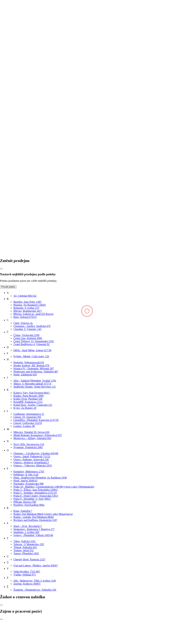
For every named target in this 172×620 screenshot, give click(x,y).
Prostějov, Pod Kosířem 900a (28, 504)
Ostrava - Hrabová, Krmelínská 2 (31, 462)
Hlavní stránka (7, 27)
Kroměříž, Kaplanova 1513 (27, 401)
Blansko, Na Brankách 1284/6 (29, 304)
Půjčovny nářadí (15, 124)
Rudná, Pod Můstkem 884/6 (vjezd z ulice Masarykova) (43, 514)
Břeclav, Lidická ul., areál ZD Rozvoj (33, 314)
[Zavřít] (1, 268)
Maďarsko (5, 227)
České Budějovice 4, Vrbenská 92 (31, 344)
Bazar (10, 134)
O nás (10, 90)
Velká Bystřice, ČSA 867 (26, 571)
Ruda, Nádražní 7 (22, 511)
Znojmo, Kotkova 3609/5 (26, 583)
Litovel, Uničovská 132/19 (27, 423)
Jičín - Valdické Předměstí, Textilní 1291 (34, 380)
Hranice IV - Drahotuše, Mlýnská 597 (33, 368)
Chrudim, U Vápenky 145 (27, 329)
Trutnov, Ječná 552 (23, 550)
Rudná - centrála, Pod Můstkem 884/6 (33, 517)
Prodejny (11, 96)
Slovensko (5, 224)
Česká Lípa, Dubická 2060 (27, 338)
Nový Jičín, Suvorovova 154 (28, 444)
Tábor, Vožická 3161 (24, 541)
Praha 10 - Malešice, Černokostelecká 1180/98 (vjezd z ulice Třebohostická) (53, 486)
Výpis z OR (13, 102)
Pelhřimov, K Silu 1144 (25, 474)
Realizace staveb (15, 150)
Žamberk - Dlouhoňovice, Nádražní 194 (34, 589)
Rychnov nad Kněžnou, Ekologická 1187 (35, 520)
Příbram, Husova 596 (24, 501)
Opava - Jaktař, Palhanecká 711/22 (31, 456)
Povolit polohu (8, 287)
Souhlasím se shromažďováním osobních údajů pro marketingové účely (42, 74)
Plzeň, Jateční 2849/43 (25, 480)
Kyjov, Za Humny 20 (24, 407)
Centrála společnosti (17, 93)
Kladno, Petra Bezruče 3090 (28, 395)
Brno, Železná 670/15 (25, 317)
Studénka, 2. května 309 (26, 532)
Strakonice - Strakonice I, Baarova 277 (34, 529)
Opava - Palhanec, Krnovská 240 (31, 459)
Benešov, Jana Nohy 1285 (27, 301)
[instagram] (76, 253)
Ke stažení (12, 99)
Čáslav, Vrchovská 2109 (26, 335)
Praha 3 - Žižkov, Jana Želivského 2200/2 (35, 489)
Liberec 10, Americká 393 (27, 417)
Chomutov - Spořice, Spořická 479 (31, 326)
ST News (12, 147)
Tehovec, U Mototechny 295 (28, 544)
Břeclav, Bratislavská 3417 (27, 310)
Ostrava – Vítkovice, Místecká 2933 (32, 465)
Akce (9, 118)
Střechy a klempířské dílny (21, 121)
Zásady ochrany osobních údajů (23, 105)
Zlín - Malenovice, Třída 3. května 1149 (34, 580)
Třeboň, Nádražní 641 (25, 547)
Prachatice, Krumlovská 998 (28, 483)
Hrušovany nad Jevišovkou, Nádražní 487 (35, 371)
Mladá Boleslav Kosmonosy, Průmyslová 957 (37, 435)
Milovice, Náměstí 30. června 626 (31, 432)
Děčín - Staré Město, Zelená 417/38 (32, 350)
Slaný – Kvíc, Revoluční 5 (27, 526)
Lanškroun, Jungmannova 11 (28, 414)
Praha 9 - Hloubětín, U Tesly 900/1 (32, 498)
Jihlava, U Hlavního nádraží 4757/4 (32, 383)
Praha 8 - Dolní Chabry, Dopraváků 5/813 (35, 495)
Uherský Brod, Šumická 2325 (29, 559)
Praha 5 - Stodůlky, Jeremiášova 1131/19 (35, 492)
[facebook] (25, 253)
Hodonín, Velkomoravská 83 (28, 362)
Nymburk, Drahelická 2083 (28, 447)
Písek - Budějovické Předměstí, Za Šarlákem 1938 (40, 477)
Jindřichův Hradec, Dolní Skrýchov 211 (34, 386)
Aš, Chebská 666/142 (24, 295)
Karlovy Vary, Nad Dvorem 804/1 (31, 392)
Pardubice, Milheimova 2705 (28, 471)
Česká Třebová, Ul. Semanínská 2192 (33, 341)
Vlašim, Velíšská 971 (24, 574)
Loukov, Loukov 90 (24, 426)
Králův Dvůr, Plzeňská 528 (27, 398)
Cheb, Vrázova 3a (23, 323)
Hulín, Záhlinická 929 (25, 374)
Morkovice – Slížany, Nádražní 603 (32, 438)
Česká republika (8, 221)
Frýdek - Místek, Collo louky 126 (31, 356)
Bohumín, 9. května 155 (26, 307)
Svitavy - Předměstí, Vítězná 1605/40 (33, 535)
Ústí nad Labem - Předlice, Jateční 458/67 (35, 565)
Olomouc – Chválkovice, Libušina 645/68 (35, 453)
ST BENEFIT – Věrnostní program (26, 127)
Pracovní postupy (16, 130)
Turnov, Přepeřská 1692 (26, 553)
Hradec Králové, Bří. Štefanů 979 (31, 365)
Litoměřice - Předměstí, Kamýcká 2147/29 (35, 420)
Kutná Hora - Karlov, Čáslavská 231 (32, 404)
